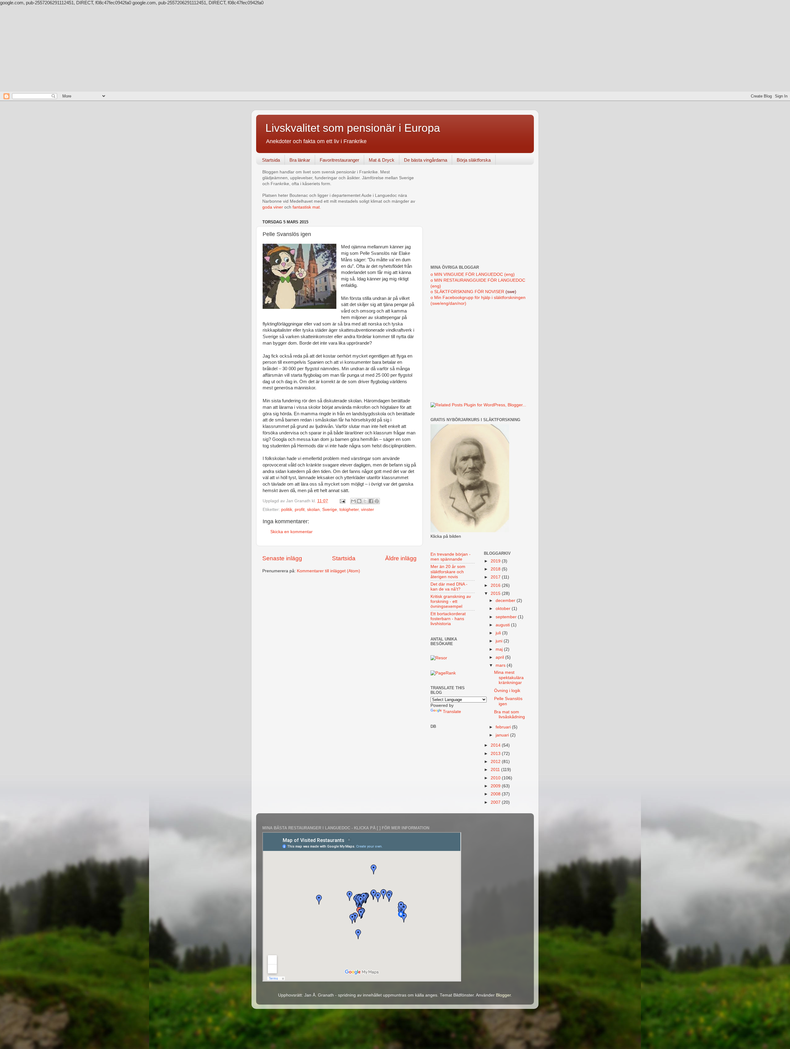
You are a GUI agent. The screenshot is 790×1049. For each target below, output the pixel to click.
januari (503, 735)
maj (500, 649)
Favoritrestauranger (339, 160)
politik (286, 509)
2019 (496, 561)
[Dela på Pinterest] (377, 501)
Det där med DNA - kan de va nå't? (449, 586)
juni (500, 641)
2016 (496, 585)
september (507, 617)
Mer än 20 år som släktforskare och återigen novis (447, 571)
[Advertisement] (395, 48)
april (500, 657)
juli (499, 633)
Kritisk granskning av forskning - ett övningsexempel (450, 601)
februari (504, 727)
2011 (496, 769)
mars (501, 665)
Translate (452, 711)
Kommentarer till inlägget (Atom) (328, 571)
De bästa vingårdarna (425, 160)
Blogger (503, 995)
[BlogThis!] (359, 501)
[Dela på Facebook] (371, 501)
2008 (496, 794)
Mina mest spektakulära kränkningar (509, 677)
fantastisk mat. (307, 207)
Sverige (329, 509)
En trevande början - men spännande (450, 557)
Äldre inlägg (401, 558)
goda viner (272, 207)
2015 (496, 593)
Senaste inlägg (282, 558)
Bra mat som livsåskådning (509, 714)
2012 (496, 761)
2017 (496, 577)
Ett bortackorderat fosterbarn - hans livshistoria (448, 619)
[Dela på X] (365, 501)
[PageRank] (443, 673)
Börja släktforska (474, 160)
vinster (367, 509)
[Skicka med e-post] (353, 501)
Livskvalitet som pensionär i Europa (352, 128)
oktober (504, 608)
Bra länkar (299, 160)
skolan (313, 509)
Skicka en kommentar (291, 531)
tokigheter (349, 509)
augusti (503, 625)
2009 (496, 786)
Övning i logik (507, 690)
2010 (496, 778)
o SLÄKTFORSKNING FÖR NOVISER (467, 291)
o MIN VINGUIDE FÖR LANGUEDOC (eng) (472, 274)
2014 (496, 745)
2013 (496, 753)
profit (300, 509)
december (506, 600)
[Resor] (438, 658)
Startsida (271, 160)
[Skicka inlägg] (342, 501)
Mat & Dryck (381, 160)
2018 (496, 569)
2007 (496, 802)
